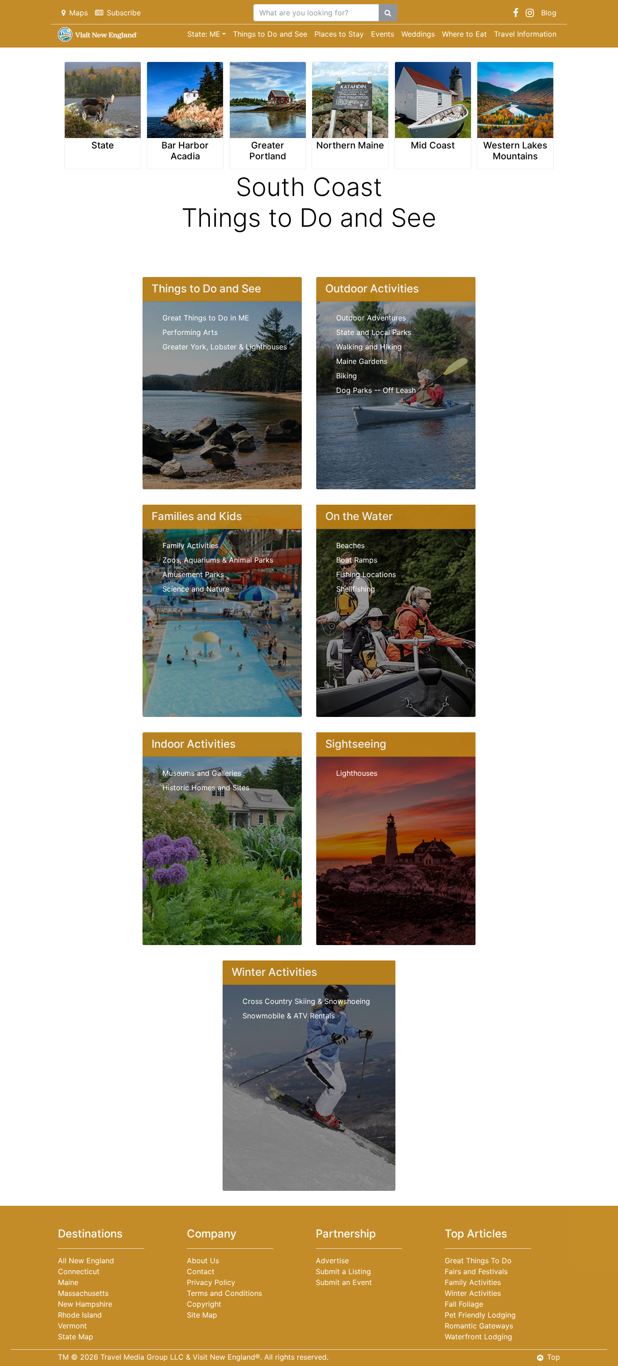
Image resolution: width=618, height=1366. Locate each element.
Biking (346, 375)
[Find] (388, 12)
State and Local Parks (373, 332)
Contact (200, 1271)
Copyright (204, 1304)
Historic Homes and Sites (205, 787)
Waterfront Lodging (478, 1336)
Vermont (72, 1325)
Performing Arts (190, 332)
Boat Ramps (356, 559)
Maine (68, 1282)
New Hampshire (85, 1304)
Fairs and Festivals (476, 1271)
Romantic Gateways (479, 1325)
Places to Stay (339, 33)
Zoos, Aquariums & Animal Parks (217, 559)
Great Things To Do (478, 1260)
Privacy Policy (211, 1282)
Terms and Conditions (224, 1293)
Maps (78, 12)
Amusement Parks (193, 574)
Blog (548, 12)
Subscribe (124, 12)
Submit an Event (344, 1282)
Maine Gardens (361, 361)
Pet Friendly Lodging (480, 1314)
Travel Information (525, 33)
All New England (86, 1260)
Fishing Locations (366, 574)
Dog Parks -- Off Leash (376, 390)
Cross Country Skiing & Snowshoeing (306, 1001)
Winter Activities (473, 1293)
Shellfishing (355, 588)
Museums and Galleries (201, 773)
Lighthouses (356, 773)
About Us (203, 1260)
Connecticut (79, 1271)
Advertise (332, 1260)
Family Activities (190, 545)
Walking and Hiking (369, 346)
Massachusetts (83, 1293)
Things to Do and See (270, 33)
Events (382, 33)
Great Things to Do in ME (205, 317)
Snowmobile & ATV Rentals (288, 1015)
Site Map (202, 1314)
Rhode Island (80, 1314)
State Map (75, 1336)
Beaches (350, 545)
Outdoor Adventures (371, 317)
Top (553, 1356)
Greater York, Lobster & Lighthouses (224, 346)
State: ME (203, 33)
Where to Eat (464, 33)
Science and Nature (195, 588)
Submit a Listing (343, 1271)
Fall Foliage (464, 1304)
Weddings (418, 33)
